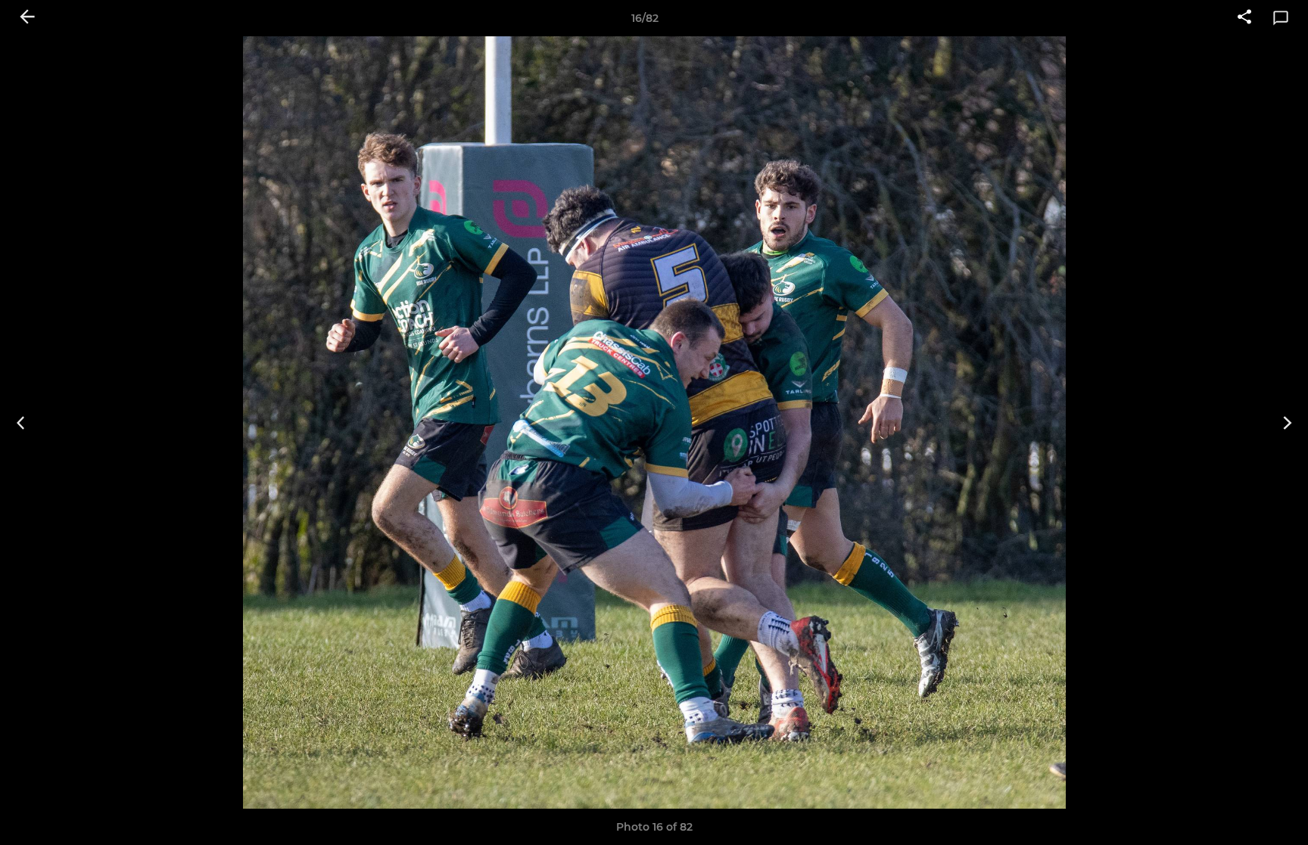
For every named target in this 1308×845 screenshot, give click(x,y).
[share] (1244, 18)
